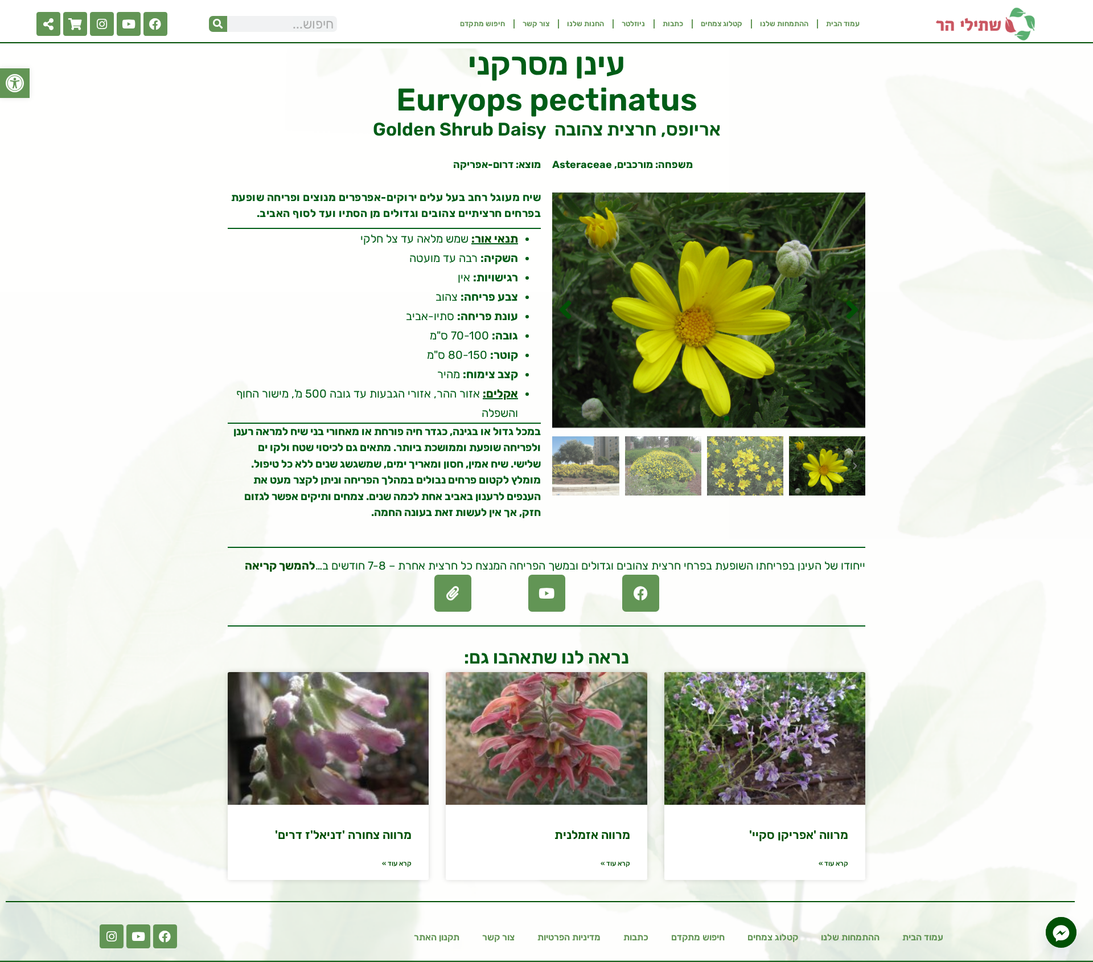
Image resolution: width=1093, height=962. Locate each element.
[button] (15, 83)
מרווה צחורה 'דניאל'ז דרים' (343, 835)
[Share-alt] (48, 24)
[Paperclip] (452, 593)
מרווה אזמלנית (592, 835)
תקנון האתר (436, 937)
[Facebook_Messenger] (1061, 932)
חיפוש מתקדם (482, 23)
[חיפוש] (218, 24)
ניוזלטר (633, 23)
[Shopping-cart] (75, 24)
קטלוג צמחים (721, 23)
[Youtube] (129, 24)
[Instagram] (102, 24)
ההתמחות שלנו (784, 23)
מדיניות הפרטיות (569, 937)
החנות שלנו (585, 23)
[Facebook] (155, 24)
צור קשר (536, 23)
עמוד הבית (843, 23)
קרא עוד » (833, 863)
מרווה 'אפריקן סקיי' (798, 835)
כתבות (673, 23)
